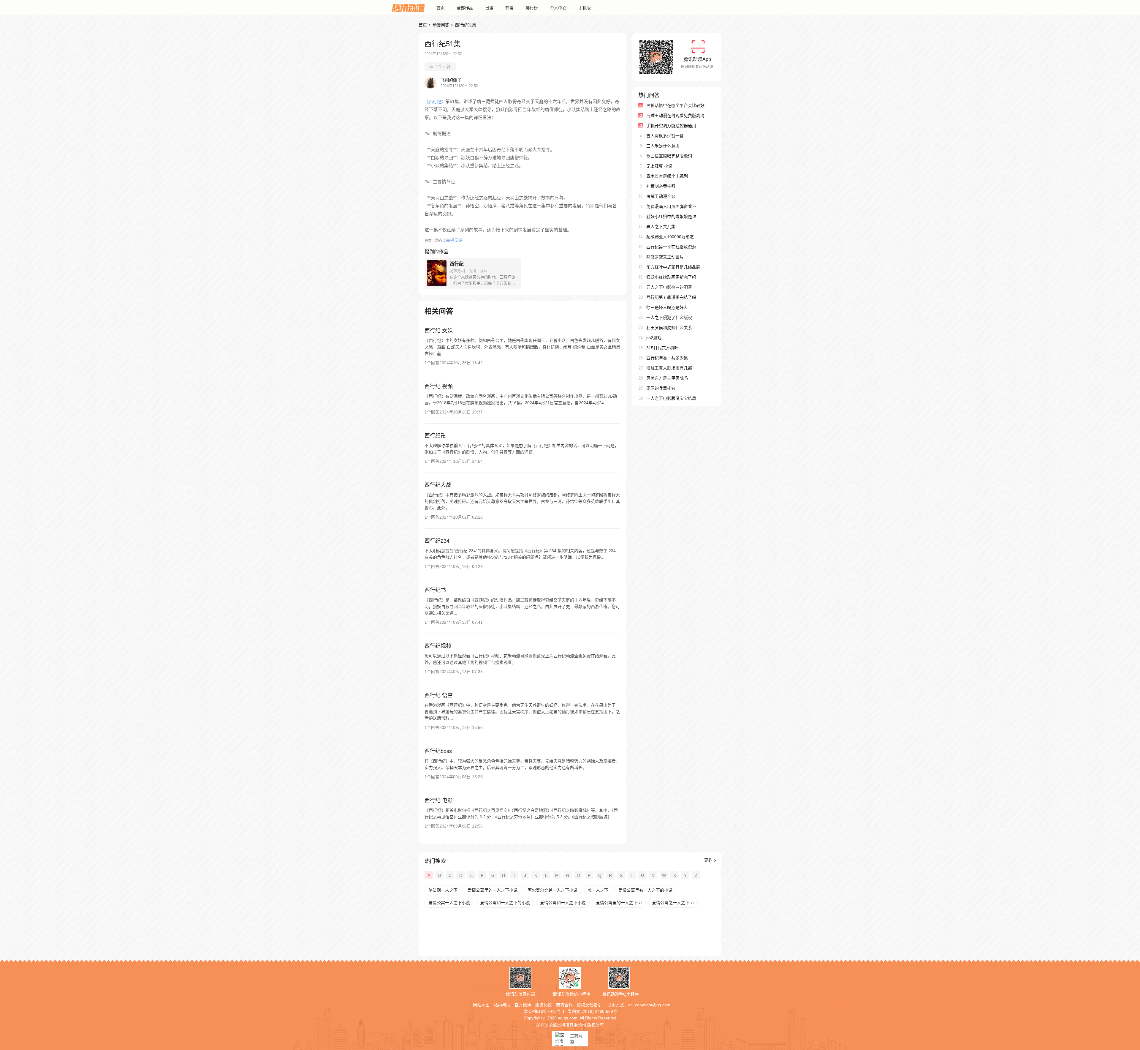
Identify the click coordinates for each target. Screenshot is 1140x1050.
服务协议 (543, 1004)
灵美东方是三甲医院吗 (667, 378)
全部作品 (465, 7)
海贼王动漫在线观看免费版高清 (675, 115)
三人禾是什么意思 (663, 145)
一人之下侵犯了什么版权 (669, 317)
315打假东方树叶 (662, 347)
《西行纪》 (435, 101)
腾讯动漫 (408, 7)
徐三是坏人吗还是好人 (667, 307)
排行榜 (531, 7)
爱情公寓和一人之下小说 (563, 902)
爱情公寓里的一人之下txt (619, 902)
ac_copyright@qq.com (649, 1004)
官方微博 (522, 1004)
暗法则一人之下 (442, 890)
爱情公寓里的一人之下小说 (492, 890)
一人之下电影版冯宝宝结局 (671, 398)
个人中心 (558, 7)
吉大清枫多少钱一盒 (665, 135)
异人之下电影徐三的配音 (669, 287)
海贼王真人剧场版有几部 (669, 368)
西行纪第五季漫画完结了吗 (671, 297)
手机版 (584, 7)
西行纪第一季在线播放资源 (671, 246)
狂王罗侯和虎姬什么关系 (669, 327)
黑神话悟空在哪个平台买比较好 (675, 105)
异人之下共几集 (660, 226)
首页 (440, 7)
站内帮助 (502, 1004)
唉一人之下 (598, 890)
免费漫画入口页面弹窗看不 (671, 206)
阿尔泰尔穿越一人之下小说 (552, 890)
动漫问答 (441, 25)
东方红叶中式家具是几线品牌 (673, 267)
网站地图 (481, 1004)
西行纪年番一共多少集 (667, 358)
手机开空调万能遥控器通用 (671, 125)
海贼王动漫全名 (660, 196)
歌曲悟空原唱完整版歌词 (669, 156)
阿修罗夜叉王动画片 (665, 257)
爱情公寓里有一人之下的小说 (645, 890)
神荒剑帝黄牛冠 (660, 186)
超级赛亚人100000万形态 (670, 236)
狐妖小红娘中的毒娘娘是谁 (671, 216)
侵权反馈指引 (589, 1004)
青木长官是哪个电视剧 (667, 176)
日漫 (489, 7)
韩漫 (509, 7)
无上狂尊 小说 (659, 166)
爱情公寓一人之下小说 (449, 902)
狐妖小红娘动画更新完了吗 (671, 277)
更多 (708, 860)
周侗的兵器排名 (660, 388)
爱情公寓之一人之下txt (673, 902)
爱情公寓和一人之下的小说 (505, 902)
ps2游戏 (653, 337)
